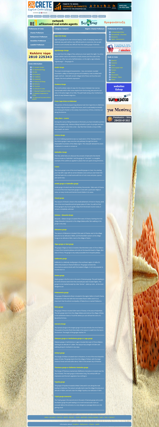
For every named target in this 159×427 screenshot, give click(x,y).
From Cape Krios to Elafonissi (65, 101)
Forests (113, 70)
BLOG (67, 16)
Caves (113, 65)
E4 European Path (117, 68)
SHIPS (95, 16)
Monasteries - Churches (118, 34)
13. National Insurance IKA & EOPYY (41, 98)
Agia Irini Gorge (60, 36)
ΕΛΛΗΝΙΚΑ (36, 12)
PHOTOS (46, 16)
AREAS (30, 16)
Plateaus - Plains (116, 77)
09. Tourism (36, 86)
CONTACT (102, 16)
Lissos (57, 167)
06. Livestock (36, 79)
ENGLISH (44, 12)
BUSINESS (38, 16)
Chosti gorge (59, 198)
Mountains (114, 75)
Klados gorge (59, 275)
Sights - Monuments (117, 39)
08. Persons (36, 84)
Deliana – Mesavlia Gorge (64, 215)
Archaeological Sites (117, 32)
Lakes (113, 72)
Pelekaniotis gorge (61, 292)
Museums (114, 37)
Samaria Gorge (60, 324)
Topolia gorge (60, 382)
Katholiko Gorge (61, 152)
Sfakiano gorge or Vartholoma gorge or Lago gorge (73, 338)
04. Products (36, 74)
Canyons (114, 63)
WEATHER (74, 16)
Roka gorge (59, 307)
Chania (91, 424)
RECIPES (60, 16)
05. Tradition (36, 77)
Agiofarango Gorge (62, 50)
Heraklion (75, 424)
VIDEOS (53, 16)
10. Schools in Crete (38, 89)
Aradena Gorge (60, 84)
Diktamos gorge (61, 229)
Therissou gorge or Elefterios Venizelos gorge (71, 367)
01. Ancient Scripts (38, 67)
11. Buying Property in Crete (41, 91)
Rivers (113, 79)
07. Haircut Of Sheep (38, 81)
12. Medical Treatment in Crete (40, 94)
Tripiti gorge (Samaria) (63, 396)
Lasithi (97, 424)
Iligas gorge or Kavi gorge (64, 244)
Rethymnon (84, 424)
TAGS (106, 417)
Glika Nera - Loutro (62, 118)
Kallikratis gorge (61, 258)
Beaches (114, 60)
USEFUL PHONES (85, 16)
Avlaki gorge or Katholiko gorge (66, 184)
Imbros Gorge (60, 135)
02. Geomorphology (38, 70)
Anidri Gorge (59, 67)
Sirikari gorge (60, 353)
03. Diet (34, 72)
